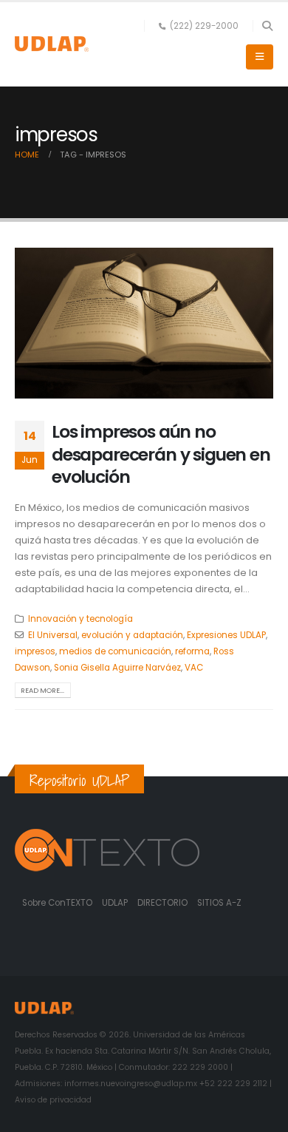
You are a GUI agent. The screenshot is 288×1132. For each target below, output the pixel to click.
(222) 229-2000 (204, 26)
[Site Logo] (52, 44)
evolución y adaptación (132, 635)
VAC (194, 668)
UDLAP (116, 903)
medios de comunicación (115, 651)
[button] (267, 26)
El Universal (53, 635)
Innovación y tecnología (80, 619)
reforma (192, 651)
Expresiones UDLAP (226, 635)
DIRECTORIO (163, 903)
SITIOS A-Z (219, 903)
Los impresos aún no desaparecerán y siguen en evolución (161, 454)
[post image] (144, 323)
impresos (35, 651)
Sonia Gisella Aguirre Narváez (117, 668)
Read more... (42, 690)
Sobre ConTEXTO (57, 903)
